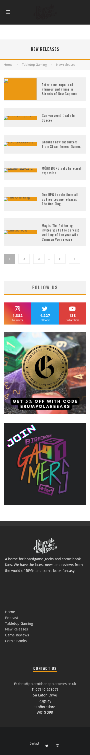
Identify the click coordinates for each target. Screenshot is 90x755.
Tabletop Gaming (19, 623)
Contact (34, 743)
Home (10, 611)
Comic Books (16, 640)
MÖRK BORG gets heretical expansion (61, 170)
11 (60, 259)
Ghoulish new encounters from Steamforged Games (61, 144)
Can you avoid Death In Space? (58, 117)
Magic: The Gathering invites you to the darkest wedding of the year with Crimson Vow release (60, 232)
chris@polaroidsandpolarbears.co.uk (47, 683)
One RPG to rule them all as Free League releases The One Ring (60, 199)
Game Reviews (17, 635)
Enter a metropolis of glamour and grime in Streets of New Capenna (59, 89)
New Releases (16, 629)
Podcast (11, 617)
